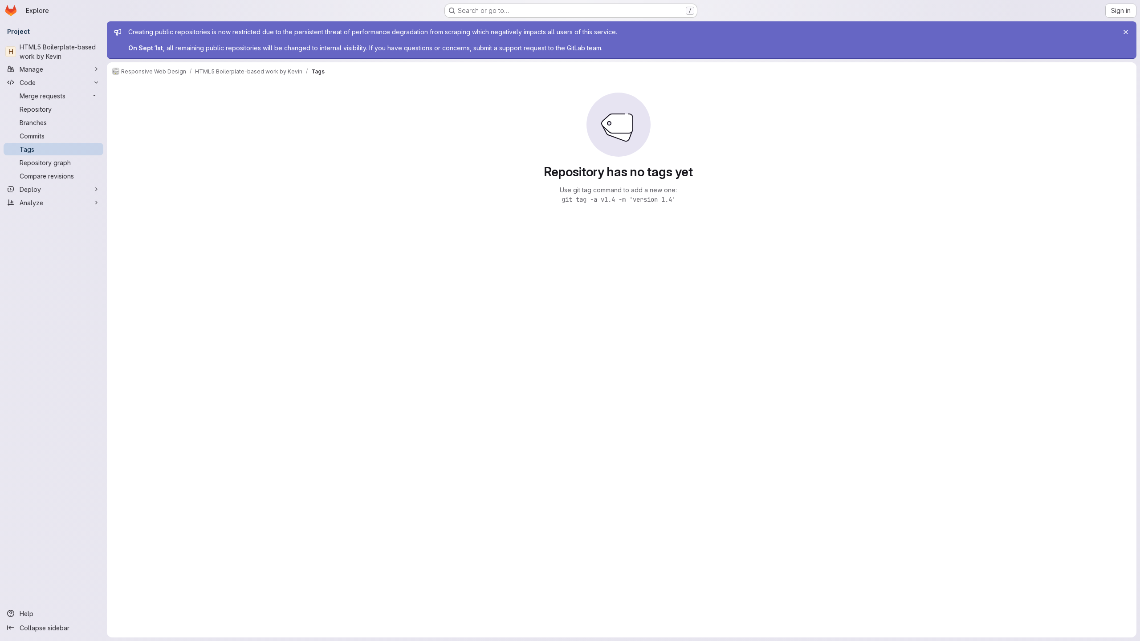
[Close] (1125, 32)
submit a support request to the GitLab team (537, 48)
